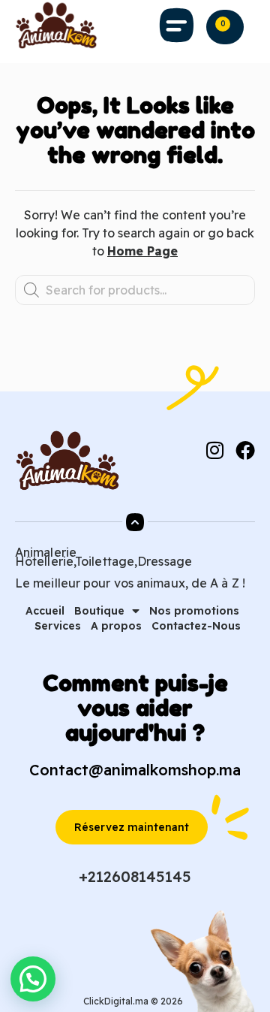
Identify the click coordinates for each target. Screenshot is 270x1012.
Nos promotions (194, 611)
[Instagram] (214, 450)
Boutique (99, 611)
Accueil (45, 611)
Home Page (142, 250)
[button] (176, 25)
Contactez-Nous (196, 626)
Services (57, 626)
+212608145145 (135, 876)
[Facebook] (245, 450)
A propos (116, 626)
